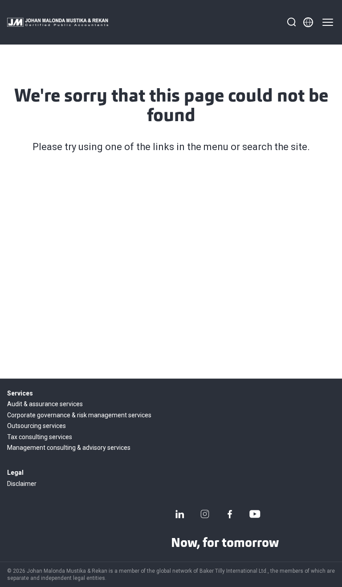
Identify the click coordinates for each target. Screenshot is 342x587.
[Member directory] (308, 22)
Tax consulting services (39, 436)
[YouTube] (255, 514)
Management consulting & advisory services (68, 447)
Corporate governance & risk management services (79, 415)
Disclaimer (22, 483)
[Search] (291, 22)
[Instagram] (205, 514)
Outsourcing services (36, 425)
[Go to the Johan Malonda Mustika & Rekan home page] (57, 22)
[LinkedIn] (180, 514)
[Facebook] (230, 514)
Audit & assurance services (45, 404)
